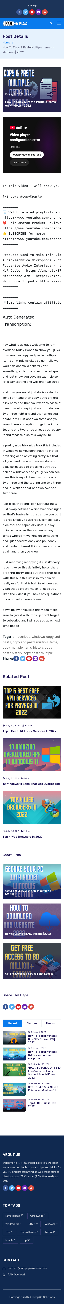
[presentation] (57, 855)
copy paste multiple (38, 653)
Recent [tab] (12, 1023)
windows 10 (13, 1224)
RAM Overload (16, 1274)
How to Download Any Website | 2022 (28, 933)
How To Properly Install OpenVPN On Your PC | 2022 (42, 1039)
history (38, 648)
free (9, 1232)
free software (29, 1232)
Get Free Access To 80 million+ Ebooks (29, 973)
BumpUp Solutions (43, 1297)
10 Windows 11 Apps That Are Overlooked (31, 784)
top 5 (27, 1240)
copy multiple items (17, 648)
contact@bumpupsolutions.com (27, 1268)
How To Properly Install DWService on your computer (42, 1055)
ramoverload (21, 637)
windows (38, 637)
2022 (33, 1224)
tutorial (50, 1232)
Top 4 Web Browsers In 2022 (22, 836)
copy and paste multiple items (35, 642)
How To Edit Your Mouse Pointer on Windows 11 (43, 1089)
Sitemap (32, 5)
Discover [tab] (31, 1023)
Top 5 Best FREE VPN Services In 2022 (29, 731)
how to (10, 1240)
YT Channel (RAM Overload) (37, 1176)
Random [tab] (51, 1023)
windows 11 (38, 1215)
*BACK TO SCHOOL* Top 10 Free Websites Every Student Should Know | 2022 (44, 1072)
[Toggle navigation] (59, 23)
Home (6, 42)
